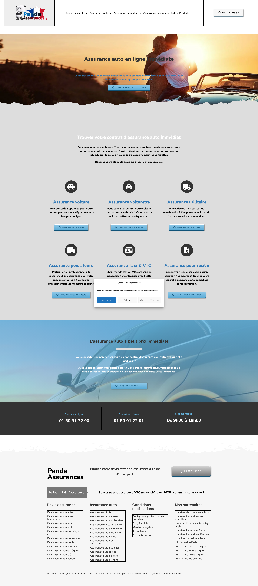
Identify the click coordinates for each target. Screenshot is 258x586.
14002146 (136, 573)
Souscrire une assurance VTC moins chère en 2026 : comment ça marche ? (110, 492)
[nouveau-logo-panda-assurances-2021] (31, 6)
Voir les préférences (149, 300)
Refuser (127, 300)
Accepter (106, 300)
